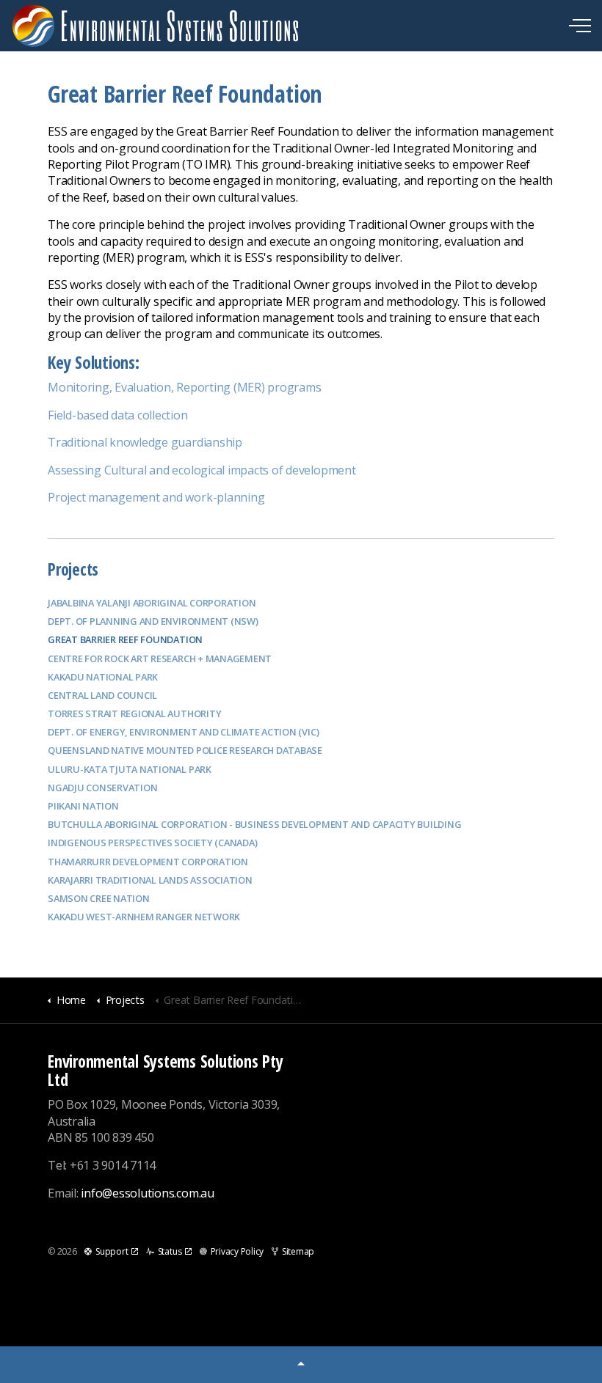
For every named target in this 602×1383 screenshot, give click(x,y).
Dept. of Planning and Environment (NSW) (153, 621)
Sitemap (298, 1251)
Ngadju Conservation (102, 787)
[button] (301, 1364)
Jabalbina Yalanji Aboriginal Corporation (151, 602)
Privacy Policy (237, 1251)
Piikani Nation (83, 805)
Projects (73, 569)
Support (111, 1251)
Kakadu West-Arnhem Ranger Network (144, 916)
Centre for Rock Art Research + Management (160, 658)
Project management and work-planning (156, 497)
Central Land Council (102, 695)
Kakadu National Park (103, 676)
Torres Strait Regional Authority (134, 713)
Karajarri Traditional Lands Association (150, 880)
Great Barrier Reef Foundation (125, 639)
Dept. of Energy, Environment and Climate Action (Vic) (183, 731)
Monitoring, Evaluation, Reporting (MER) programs (184, 387)
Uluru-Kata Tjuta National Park (129, 769)
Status (170, 1251)
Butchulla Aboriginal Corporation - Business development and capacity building (255, 824)
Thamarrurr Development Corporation (148, 861)
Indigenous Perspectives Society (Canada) (152, 842)
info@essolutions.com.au (147, 1193)
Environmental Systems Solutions (155, 26)
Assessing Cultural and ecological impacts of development (202, 470)
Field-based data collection (118, 415)
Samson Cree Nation (99, 898)
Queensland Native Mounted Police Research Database (185, 750)
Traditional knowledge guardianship (145, 442)
